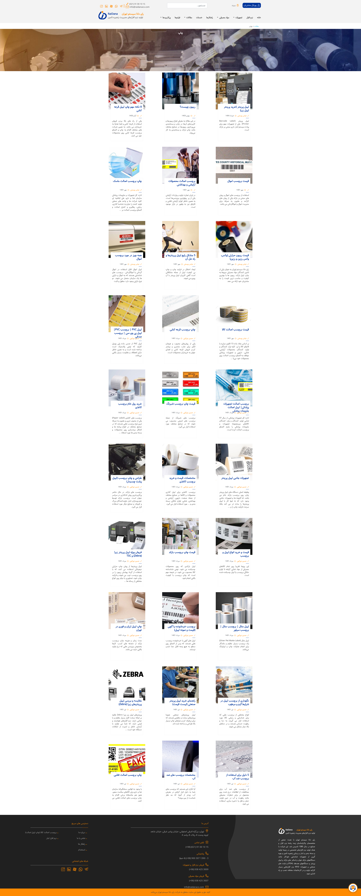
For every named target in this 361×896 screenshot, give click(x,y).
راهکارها (209, 17)
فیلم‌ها (177, 17)
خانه (259, 17)
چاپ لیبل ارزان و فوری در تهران (128, 628)
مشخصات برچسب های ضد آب (180, 777)
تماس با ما (81, 838)
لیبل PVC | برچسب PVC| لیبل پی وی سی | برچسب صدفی (128, 333)
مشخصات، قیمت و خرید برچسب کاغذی (182, 480)
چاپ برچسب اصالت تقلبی (128, 775)
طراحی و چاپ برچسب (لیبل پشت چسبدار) (127, 480)
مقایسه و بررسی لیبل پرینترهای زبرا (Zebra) (130, 703)
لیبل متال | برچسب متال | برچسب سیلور (234, 628)
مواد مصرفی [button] (224, 17)
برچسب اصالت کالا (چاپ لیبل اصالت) (40, 832)
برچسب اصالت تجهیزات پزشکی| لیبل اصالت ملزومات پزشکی (236, 407)
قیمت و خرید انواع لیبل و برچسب (236, 554)
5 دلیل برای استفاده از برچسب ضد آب (237, 777)
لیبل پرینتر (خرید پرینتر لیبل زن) (236, 109)
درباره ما (81, 832)
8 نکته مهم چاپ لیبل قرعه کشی (128, 109)
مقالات (256, 26)
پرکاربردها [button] (166, 17)
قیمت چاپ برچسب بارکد (182, 552)
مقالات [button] (189, 17)
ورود (233, 5)
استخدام (81, 849)
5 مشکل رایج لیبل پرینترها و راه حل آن (180, 257)
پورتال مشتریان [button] (250, 5)
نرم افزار (249, 17)
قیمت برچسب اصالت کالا (235, 329)
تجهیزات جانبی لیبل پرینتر (235, 478)
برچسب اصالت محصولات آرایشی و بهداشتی (181, 183)
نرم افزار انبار (51, 838)
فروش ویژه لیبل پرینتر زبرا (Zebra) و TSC (128, 554)
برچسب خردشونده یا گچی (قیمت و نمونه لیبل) (181, 628)
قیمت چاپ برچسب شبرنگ (180, 404)
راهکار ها (81, 844)
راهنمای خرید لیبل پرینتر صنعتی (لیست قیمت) (182, 703)
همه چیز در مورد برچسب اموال (128, 257)
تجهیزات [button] (238, 17)
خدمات (199, 17)
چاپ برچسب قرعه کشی (182, 329)
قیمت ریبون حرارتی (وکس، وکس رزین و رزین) (235, 257)
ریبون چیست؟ (187, 107)
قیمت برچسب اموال (238, 181)
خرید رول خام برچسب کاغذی (130, 406)
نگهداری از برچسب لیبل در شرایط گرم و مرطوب (234, 703)
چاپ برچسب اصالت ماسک (127, 181)
